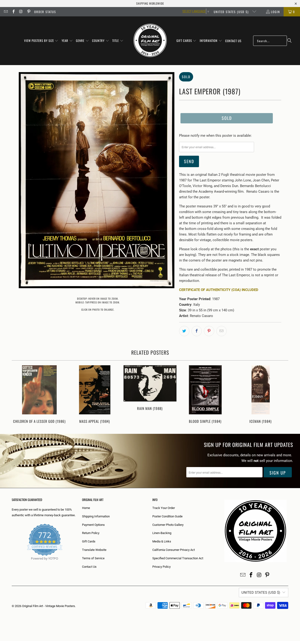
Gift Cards (88, 541)
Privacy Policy (161, 566)
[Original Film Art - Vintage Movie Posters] (150, 41)
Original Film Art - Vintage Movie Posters (48, 606)
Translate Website (94, 550)
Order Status (45, 11)
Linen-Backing (161, 533)
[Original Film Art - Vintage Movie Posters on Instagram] (21, 11)
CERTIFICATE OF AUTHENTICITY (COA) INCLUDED (218, 290)
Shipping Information (96, 516)
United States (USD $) (232, 11)
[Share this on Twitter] (184, 331)
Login (275, 11)
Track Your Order (163, 508)
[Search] (289, 41)
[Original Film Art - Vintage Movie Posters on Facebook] (13, 11)
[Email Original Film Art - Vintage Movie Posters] (6, 11)
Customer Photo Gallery (168, 525)
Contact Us (89, 566)
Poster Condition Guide (167, 516)
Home (86, 508)
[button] (41, 41)
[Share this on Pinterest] (209, 331)
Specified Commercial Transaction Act (177, 558)
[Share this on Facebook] (196, 331)
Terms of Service (93, 558)
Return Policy (90, 533)
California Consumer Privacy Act (173, 550)
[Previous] (18, 394)
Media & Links (161, 541)
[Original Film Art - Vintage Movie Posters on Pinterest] (28, 11)
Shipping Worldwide (150, 3)
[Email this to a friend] (221, 331)
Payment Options (93, 525)
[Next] (282, 394)
